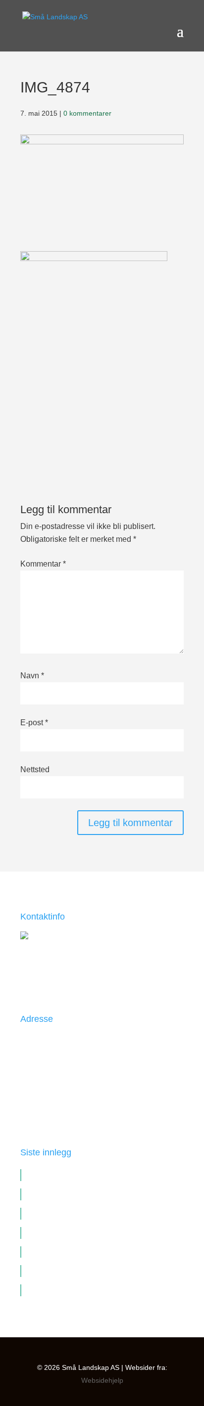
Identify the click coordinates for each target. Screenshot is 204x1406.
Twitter (31, 1098)
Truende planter (53, 1194)
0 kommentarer (87, 113)
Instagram (37, 1111)
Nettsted (35, 769)
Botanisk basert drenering (70, 1213)
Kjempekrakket (51, 1252)
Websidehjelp (102, 1380)
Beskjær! (41, 1270)
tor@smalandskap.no (75, 978)
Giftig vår (41, 1290)
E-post (34, 722)
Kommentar (43, 564)
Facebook (37, 1085)
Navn (32, 675)
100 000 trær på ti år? (61, 1232)
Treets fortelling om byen (68, 1175)
